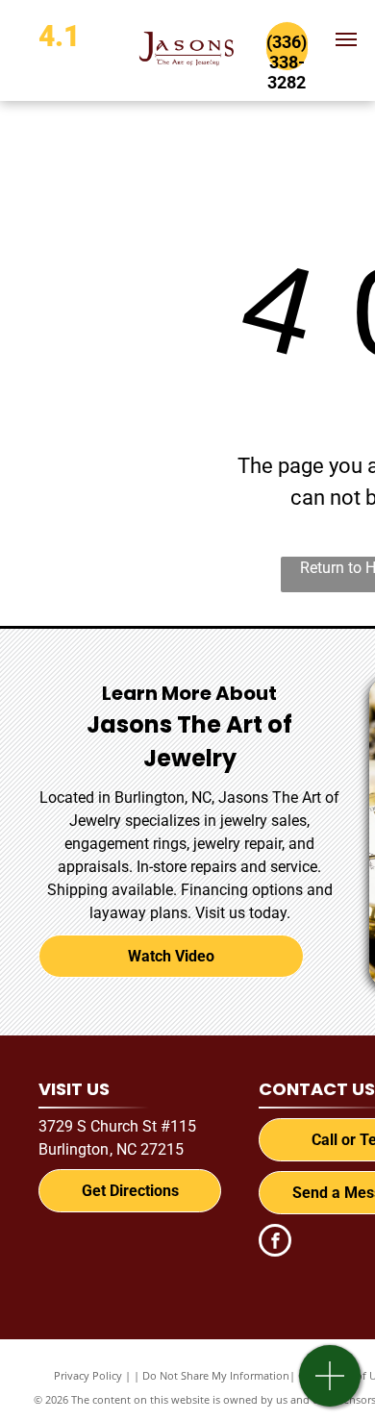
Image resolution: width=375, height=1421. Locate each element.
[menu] (346, 39)
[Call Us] (330, 1386)
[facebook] (275, 1242)
